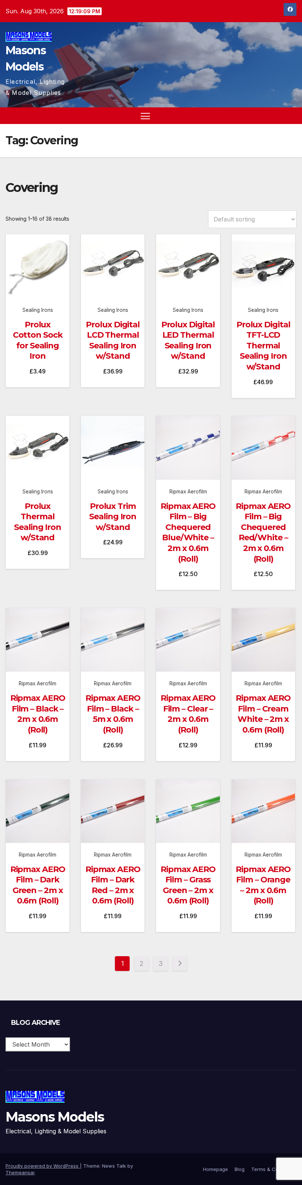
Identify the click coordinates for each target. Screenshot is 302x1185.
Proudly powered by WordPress (43, 1166)
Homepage (215, 1169)
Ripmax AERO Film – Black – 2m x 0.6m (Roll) (37, 714)
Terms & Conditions (273, 1169)
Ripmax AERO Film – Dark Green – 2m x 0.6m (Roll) (37, 885)
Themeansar (20, 1172)
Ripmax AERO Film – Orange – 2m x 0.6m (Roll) (263, 885)
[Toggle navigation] (145, 115)
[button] (277, 116)
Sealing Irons (37, 310)
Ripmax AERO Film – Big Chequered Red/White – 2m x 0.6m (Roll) (263, 532)
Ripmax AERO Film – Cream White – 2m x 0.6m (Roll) (263, 714)
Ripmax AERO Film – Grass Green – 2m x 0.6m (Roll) (188, 885)
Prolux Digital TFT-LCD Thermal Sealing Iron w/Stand (263, 346)
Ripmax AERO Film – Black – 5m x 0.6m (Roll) (112, 714)
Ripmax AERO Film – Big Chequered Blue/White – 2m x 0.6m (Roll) (188, 532)
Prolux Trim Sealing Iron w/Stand (112, 516)
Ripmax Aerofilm (188, 492)
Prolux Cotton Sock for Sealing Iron (38, 340)
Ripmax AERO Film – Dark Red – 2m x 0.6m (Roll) (112, 885)
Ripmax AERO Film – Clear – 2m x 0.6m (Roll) (188, 714)
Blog (240, 1169)
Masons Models (55, 1117)
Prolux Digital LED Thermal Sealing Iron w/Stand (188, 340)
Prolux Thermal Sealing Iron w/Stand (37, 522)
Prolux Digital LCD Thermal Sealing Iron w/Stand (113, 340)
